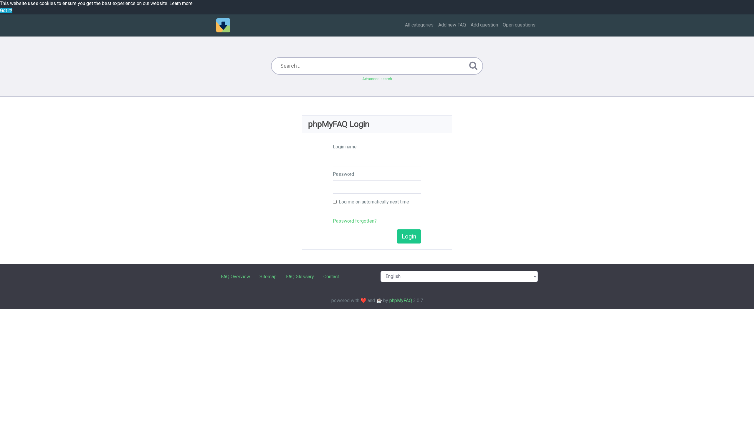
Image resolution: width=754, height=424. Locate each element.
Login (409, 236)
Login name (345, 147)
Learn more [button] (181, 3)
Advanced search (377, 79)
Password (343, 174)
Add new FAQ (452, 25)
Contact (331, 276)
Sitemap (268, 276)
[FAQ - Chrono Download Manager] (223, 25)
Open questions (519, 25)
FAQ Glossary (300, 276)
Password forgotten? (355, 221)
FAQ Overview (235, 276)
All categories (419, 25)
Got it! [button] (6, 10)
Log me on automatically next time (374, 202)
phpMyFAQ (400, 300)
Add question (484, 25)
